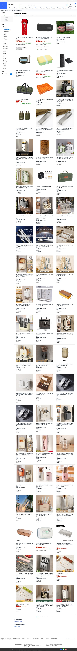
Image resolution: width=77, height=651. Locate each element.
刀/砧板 (4, 60)
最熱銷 (32, 15)
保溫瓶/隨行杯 (5, 50)
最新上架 (35, 15)
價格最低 (23, 15)
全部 (20, 4)
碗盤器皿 (4, 55)
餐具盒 (19, 626)
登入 (65, 1)
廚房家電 (4, 68)
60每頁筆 (71, 15)
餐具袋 (15, 626)
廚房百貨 (4, 51)
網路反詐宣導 (9, 639)
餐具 (10, 10)
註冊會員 (68, 1)
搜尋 (11, 73)
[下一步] (55, 617)
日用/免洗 (4, 63)
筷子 (4, 38)
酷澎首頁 (2, 10)
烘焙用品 (4, 65)
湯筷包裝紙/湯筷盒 (19, 10)
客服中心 (71, 1)
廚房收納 (4, 53)
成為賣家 (75, 1)
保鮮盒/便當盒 (5, 48)
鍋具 (3, 56)
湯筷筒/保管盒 (6, 31)
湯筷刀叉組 (5, 34)
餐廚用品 (6, 10)
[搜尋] (66, 5)
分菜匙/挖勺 (5, 44)
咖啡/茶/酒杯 (5, 61)
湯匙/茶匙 (5, 36)
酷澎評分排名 (18, 15)
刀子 (4, 41)
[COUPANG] (18, 645)
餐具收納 (13, 10)
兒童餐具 (5, 43)
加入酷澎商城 (3, 639)
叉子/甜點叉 (5, 39)
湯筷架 (5, 33)
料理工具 (4, 58)
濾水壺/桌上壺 (5, 46)
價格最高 (28, 15)
